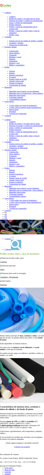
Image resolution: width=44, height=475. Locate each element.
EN (6, 217)
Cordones (3, 262)
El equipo (12, 77)
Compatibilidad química (17, 99)
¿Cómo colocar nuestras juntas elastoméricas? (25, 107)
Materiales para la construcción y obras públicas (26, 93)
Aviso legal (9, 468)
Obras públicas (14, 53)
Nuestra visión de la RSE (18, 79)
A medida (8, 37)
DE (6, 219)
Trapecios (3, 285)
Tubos (2, 269)
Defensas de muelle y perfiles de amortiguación (26, 21)
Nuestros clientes (11, 47)
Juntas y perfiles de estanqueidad (20, 23)
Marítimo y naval (15, 57)
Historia (12, 73)
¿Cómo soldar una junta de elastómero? (23, 105)
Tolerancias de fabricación (18, 45)
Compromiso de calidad (17, 85)
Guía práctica (9, 101)
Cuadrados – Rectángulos (9, 277)
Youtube (7, 474)
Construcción (14, 51)
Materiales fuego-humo (17, 95)
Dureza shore (14, 110)
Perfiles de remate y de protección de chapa (24, 19)
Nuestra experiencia (16, 75)
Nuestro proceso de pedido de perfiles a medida (26, 41)
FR (6, 215)
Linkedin (8, 472)
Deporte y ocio (14, 63)
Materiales (8, 87)
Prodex (7, 67)
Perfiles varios (14, 35)
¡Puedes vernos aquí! (16, 81)
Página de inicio (5, 221)
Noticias (12, 71)
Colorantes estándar (16, 97)
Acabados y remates (16, 43)
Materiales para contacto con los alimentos (24, 91)
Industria (12, 59)
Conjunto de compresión (18, 114)
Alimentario (13, 61)
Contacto (8, 116)
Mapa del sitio (10, 470)
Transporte (13, 55)
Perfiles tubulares (15, 25)
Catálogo (8, 13)
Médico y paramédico (16, 65)
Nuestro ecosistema (16, 83)
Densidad (12, 112)
